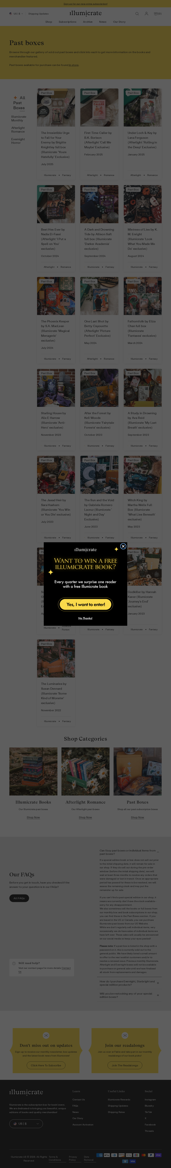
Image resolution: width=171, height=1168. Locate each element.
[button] (85, 604)
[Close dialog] (123, 546)
